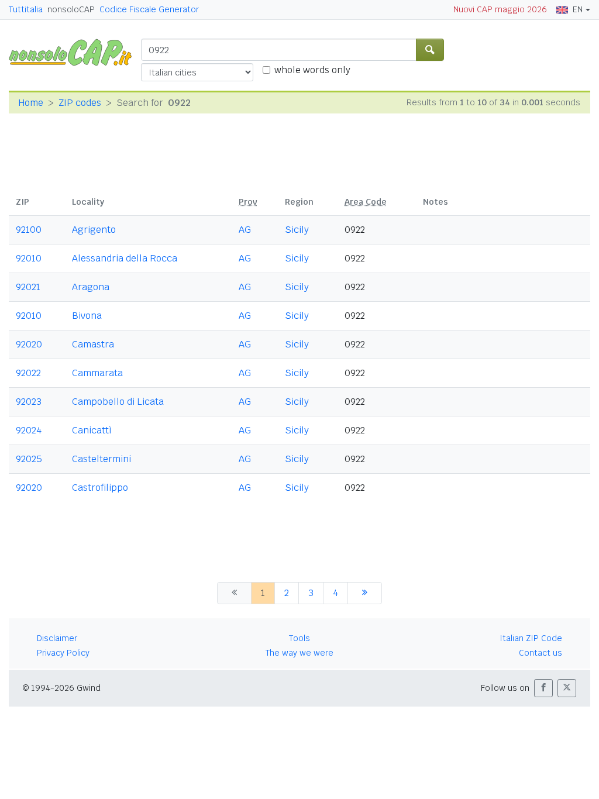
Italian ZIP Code (531, 638)
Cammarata (97, 373)
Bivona (87, 315)
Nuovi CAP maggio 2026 (500, 9)
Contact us (540, 653)
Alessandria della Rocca (124, 258)
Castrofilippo (100, 487)
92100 (29, 229)
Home (30, 103)
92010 (29, 258)
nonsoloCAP (71, 9)
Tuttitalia (26, 9)
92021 (28, 287)
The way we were (299, 653)
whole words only (312, 70)
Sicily (297, 229)
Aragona (90, 287)
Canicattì (92, 430)
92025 (29, 459)
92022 (28, 373)
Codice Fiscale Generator (149, 9)
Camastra (93, 344)
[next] (364, 593)
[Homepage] (75, 52)
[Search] (430, 50)
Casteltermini (101, 459)
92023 (29, 401)
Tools (299, 638)
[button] (543, 688)
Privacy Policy (63, 653)
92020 (29, 344)
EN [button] (578, 9)
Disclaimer (57, 638)
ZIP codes (79, 103)
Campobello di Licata (118, 401)
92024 (29, 430)
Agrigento (94, 229)
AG (245, 229)
